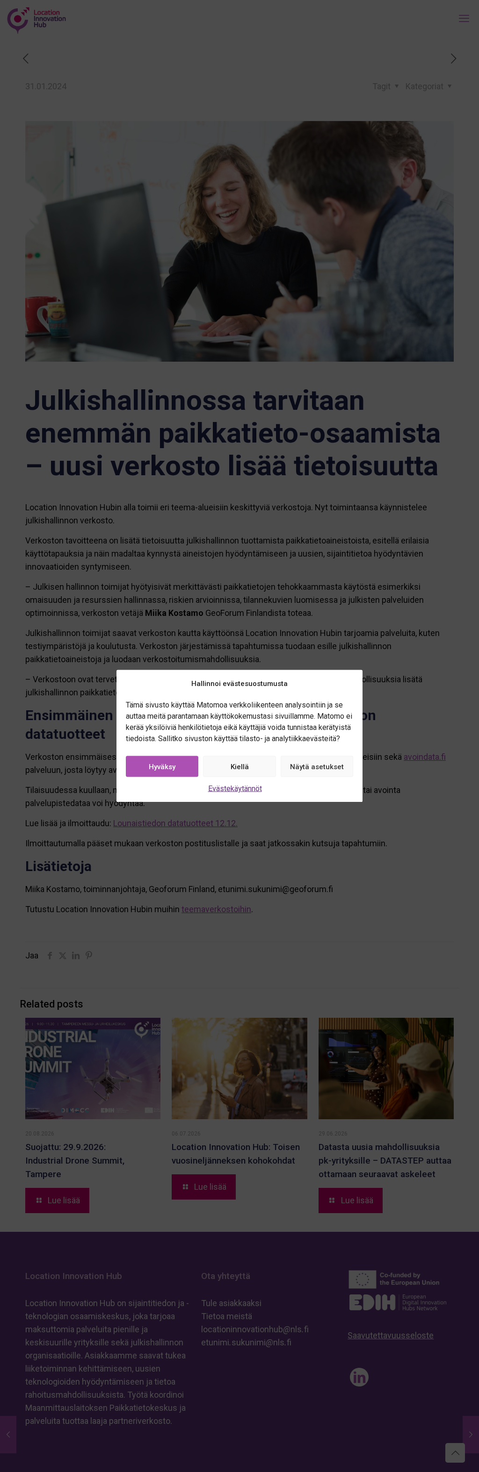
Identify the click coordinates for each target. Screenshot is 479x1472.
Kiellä (240, 766)
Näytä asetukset (317, 766)
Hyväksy (162, 766)
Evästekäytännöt (235, 788)
